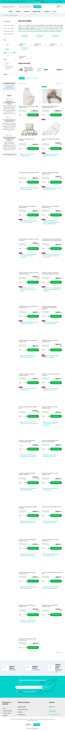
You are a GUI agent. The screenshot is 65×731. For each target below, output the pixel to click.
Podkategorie (7, 21)
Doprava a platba (7, 713)
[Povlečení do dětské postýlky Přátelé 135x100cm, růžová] (52, 595)
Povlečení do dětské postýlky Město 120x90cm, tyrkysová (27, 374)
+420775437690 (36, 2)
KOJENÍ (10, 11)
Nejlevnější (28, 78)
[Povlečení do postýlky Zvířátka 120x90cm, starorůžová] (52, 364)
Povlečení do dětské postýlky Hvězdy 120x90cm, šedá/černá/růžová (50, 441)
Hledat (37, 6)
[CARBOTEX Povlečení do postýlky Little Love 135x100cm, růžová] (29, 296)
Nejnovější (21, 78)
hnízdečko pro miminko (42, 30)
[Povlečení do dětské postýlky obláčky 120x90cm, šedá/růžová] (29, 463)
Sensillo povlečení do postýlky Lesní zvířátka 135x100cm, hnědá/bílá (29, 273)
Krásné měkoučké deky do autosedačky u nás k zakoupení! (9, 139)
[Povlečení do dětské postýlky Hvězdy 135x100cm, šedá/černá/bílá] (29, 430)
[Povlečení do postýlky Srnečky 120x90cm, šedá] (52, 129)
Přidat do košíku (33, 114)
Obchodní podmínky (7, 710)
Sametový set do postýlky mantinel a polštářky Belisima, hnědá (28, 69)
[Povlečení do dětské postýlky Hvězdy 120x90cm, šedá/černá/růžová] (52, 430)
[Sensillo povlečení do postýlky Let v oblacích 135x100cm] (29, 229)
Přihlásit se (45, 687)
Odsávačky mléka (21, 714)
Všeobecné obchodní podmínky (13, 1)
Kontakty (5, 715)
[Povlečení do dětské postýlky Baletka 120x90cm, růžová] (52, 330)
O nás (4, 1)
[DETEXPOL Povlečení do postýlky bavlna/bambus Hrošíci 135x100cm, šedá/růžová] (52, 296)
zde (38, 728)
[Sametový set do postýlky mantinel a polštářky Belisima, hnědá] (52, 96)
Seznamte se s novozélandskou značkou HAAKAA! (9, 102)
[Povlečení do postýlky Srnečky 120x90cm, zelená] (29, 397)
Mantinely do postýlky (23, 709)
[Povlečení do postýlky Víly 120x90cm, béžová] (29, 162)
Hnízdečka (20, 712)
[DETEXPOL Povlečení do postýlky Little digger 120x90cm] (29, 196)
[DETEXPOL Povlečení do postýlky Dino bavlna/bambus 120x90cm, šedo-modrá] (52, 262)
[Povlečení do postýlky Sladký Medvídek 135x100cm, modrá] (29, 529)
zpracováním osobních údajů (29, 691)
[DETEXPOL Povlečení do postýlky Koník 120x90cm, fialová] (52, 196)
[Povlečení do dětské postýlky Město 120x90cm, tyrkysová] (29, 364)
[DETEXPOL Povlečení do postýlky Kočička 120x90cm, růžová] (29, 330)
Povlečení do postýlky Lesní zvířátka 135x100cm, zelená (50, 407)
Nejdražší (35, 78)
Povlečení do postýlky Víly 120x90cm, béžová (29, 172)
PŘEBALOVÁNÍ (36, 11)
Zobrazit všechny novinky (9, 154)
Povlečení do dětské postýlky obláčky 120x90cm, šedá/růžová (27, 474)
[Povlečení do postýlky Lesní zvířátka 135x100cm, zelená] (52, 397)
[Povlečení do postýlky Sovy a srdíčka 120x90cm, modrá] (52, 463)
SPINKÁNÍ (26, 11)
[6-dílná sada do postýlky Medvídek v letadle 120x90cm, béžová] (29, 96)
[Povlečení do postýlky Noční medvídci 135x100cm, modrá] (29, 562)
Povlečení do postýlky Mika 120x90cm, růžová (52, 506)
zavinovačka (51, 30)
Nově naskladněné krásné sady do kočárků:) (9, 120)
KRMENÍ (18, 11)
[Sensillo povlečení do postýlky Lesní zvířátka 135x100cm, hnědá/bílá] (29, 262)
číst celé (14, 113)
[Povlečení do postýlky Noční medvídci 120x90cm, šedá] (52, 529)
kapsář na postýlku (27, 31)
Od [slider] (4, 52)
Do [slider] (14, 52)
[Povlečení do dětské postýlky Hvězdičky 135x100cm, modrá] (29, 629)
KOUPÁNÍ (46, 11)
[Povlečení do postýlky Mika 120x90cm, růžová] (52, 497)
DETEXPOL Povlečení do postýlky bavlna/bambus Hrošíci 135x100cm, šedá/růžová (49, 308)
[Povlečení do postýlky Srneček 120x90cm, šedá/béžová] (29, 497)
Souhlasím (36, 724)
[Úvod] (9, 7)
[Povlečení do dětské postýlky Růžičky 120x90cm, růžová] (52, 162)
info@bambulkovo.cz (9, 88)
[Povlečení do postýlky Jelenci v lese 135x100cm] (29, 129)
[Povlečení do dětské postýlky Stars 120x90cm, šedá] (52, 562)
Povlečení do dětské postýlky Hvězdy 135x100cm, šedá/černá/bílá (27, 441)
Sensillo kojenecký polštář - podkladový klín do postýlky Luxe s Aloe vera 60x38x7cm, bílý (52, 239)
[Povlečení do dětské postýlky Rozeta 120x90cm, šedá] (29, 595)
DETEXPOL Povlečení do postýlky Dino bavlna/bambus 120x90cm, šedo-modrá (50, 273)
